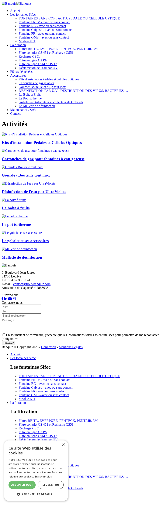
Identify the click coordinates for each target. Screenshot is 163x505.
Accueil (15, 10)
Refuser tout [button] (51, 485)
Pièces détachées (21, 71)
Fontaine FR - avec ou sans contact (42, 33)
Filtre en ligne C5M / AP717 (38, 64)
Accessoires (18, 75)
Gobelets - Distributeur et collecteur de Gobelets (51, 102)
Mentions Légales (71, 347)
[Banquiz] (16, 3)
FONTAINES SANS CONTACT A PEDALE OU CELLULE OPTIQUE (69, 18)
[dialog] (36, 470)
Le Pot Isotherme (30, 98)
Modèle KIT (27, 41)
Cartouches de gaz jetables (36, 83)
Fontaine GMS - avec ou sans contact (44, 37)
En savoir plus (43, 476)
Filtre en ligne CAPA (33, 60)
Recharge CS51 (29, 56)
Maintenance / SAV (23, 110)
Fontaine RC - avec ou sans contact (42, 26)
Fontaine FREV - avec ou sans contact (44, 22)
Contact (15, 113)
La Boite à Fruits (30, 94)
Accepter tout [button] (22, 485)
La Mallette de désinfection (37, 106)
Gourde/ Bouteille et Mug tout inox (42, 87)
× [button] (63, 445)
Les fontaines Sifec (23, 14)
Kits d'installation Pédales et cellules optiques (49, 79)
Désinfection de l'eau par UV (38, 68)
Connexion (48, 347)
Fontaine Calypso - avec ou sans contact (45, 30)
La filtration (18, 45)
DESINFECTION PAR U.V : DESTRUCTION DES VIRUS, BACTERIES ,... (73, 90)
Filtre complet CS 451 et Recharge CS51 (46, 52)
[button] (36, 494)
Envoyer (8, 343)
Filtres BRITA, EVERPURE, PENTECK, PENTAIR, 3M (58, 49)
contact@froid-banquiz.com (32, 284)
